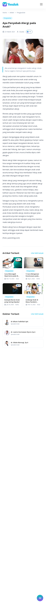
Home (5, 13)
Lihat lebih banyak (37, 253)
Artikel (12, 13)
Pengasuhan (21, 13)
